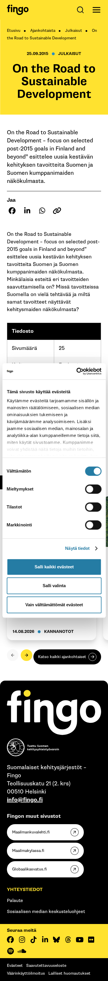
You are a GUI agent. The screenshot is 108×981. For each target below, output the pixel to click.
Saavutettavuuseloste (46, 965)
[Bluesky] (56, 939)
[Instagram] (21, 939)
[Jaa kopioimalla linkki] (57, 210)
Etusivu (13, 30)
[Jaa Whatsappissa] (42, 210)
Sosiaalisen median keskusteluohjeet (46, 912)
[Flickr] (91, 939)
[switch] (93, 489)
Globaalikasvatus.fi (29, 869)
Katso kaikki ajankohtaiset (62, 656)
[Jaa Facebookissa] (12, 210)
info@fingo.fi (25, 800)
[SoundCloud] (21, 951)
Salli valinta (54, 585)
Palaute (15, 901)
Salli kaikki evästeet (54, 566)
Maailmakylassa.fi (28, 850)
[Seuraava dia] (26, 655)
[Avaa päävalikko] (96, 9)
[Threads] (68, 939)
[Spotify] (10, 951)
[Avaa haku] (81, 9)
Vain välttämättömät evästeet (54, 604)
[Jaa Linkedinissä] (27, 210)
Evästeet (15, 965)
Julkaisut (73, 30)
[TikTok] (33, 939)
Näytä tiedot (77, 548)
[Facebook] (10, 939)
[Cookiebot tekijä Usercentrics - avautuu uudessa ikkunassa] (76, 371)
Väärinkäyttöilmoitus (26, 973)
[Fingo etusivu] (18, 10)
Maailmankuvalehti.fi (31, 832)
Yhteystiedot (25, 890)
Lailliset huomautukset (69, 973)
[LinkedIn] (44, 939)
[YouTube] (79, 939)
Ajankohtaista (42, 30)
